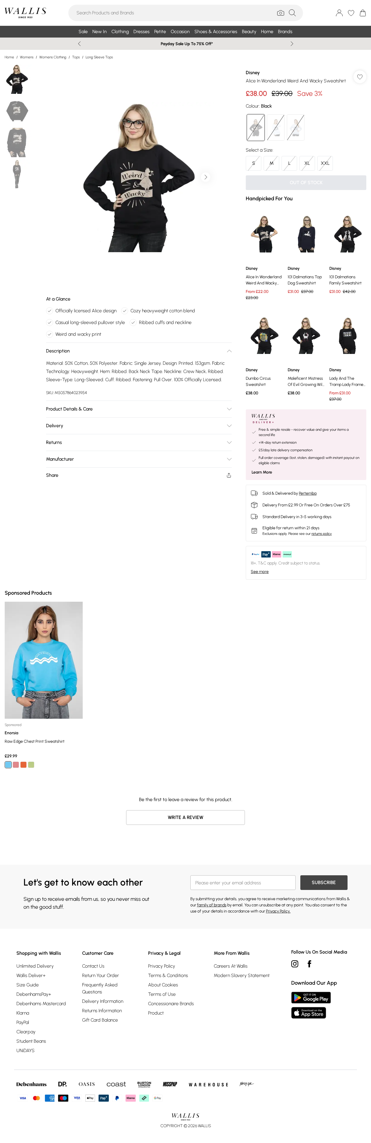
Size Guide (27, 985)
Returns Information (102, 1010)
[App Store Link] (311, 1005)
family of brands (211, 905)
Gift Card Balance (100, 1020)
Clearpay (25, 1032)
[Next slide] (292, 43)
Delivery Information (102, 1001)
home (9, 57)
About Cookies (163, 985)
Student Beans (31, 1041)
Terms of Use (162, 994)
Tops (76, 57)
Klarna (22, 1013)
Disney (253, 72)
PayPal (22, 1022)
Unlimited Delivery (35, 966)
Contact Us (93, 966)
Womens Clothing (52, 57)
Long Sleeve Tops (99, 57)
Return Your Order (100, 975)
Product (156, 1013)
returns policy (321, 534)
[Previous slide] (79, 43)
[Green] (31, 765)
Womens (26, 57)
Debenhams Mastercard (41, 1003)
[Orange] (23, 765)
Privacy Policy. (278, 911)
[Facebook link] (309, 963)
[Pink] (16, 765)
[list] (139, 177)
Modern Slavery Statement (242, 975)
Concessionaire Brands (171, 1003)
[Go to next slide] (205, 177)
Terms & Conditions (168, 975)
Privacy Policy (161, 966)
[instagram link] (294, 963)
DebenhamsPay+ (33, 994)
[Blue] (8, 765)
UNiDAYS (25, 1050)
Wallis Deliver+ (30, 975)
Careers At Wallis (231, 966)
